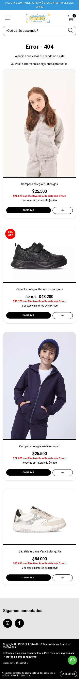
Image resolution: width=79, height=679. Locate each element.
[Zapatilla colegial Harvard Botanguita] (62, 315)
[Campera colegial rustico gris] (62, 210)
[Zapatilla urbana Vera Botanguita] (62, 577)
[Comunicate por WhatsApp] (72, 660)
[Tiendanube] (15, 663)
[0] (70, 19)
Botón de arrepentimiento (21, 656)
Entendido (68, 674)
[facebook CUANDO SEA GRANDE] (19, 623)
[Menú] (7, 18)
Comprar (28, 210)
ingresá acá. (68, 653)
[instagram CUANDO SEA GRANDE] (7, 623)
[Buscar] (71, 30)
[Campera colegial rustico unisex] (62, 472)
